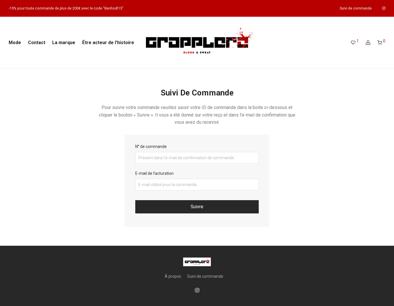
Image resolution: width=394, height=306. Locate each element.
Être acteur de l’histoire (108, 42)
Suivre (197, 206)
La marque (63, 42)
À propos (173, 276)
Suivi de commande (356, 8)
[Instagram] (383, 8)
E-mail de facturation (154, 173)
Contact (36, 42)
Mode (15, 42)
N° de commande (151, 146)
